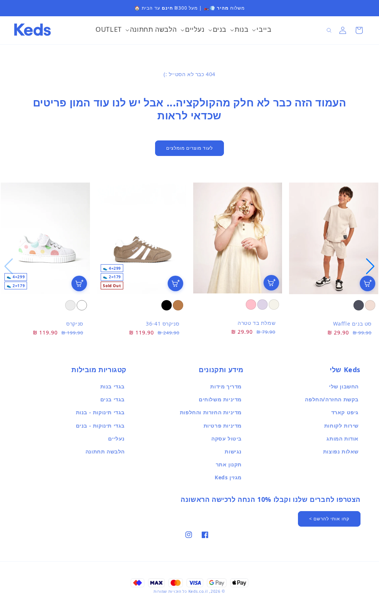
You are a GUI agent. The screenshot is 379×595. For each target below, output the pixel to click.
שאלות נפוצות (341, 451)
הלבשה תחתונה (105, 451)
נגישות (233, 451)
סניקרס (74, 323)
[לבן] (82, 305)
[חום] (178, 305)
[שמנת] (274, 304)
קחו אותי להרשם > (329, 519)
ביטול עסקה (226, 438)
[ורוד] (251, 304)
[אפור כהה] (358, 305)
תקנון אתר (229, 464)
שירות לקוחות (341, 425)
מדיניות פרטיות (223, 425)
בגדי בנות (112, 386)
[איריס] (262, 304)
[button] (261, 30)
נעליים (116, 438)
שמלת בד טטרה (256, 322)
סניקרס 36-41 (162, 323)
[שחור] (166, 305)
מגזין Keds (228, 477)
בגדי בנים (112, 399)
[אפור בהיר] (70, 305)
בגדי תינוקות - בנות (100, 412)
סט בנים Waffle (352, 323)
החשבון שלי (344, 386)
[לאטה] (370, 305)
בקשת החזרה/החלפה (332, 399)
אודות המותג (342, 438)
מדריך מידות (226, 386)
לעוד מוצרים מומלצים (189, 148)
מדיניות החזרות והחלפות (211, 412)
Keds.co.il (198, 591)
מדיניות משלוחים (220, 399)
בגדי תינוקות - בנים (100, 425)
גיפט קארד (345, 412)
